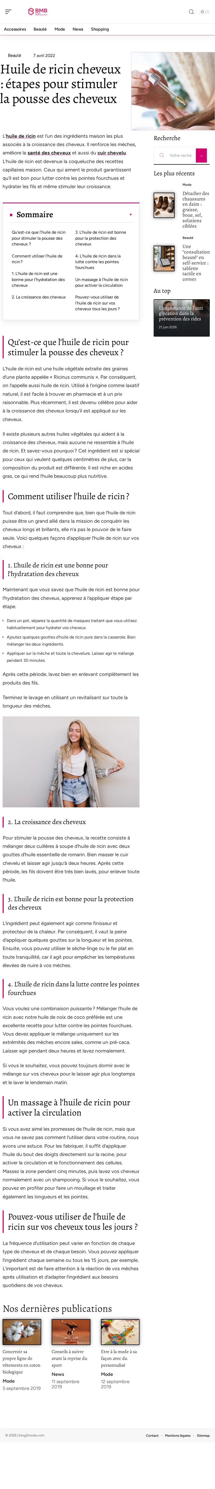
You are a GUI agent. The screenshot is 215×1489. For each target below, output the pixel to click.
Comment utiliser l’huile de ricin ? (37, 259)
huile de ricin (21, 136)
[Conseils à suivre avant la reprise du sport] (71, 1332)
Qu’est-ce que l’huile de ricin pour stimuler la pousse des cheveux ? (39, 238)
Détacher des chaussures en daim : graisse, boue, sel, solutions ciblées (195, 209)
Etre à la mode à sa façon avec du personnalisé (119, 1358)
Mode (9, 1381)
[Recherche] (191, 12)
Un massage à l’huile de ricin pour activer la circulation (101, 282)
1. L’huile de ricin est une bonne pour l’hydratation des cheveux (38, 279)
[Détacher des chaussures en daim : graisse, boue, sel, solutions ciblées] (164, 205)
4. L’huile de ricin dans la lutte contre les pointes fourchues (98, 262)
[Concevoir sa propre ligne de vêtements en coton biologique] (22, 1332)
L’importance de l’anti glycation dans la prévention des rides (181, 313)
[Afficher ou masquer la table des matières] (92, 214)
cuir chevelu (112, 153)
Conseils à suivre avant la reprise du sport (69, 1358)
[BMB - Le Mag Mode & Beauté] (37, 12)
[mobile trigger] (9, 12)
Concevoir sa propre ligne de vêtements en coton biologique (21, 1361)
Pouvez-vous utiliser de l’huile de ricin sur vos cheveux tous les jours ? (97, 303)
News (58, 1374)
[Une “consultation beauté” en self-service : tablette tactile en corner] (164, 258)
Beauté (187, 238)
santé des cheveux (49, 153)
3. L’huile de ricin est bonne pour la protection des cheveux (100, 238)
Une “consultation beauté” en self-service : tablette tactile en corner (196, 263)
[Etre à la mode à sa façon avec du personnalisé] (120, 1332)
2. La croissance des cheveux (39, 297)
